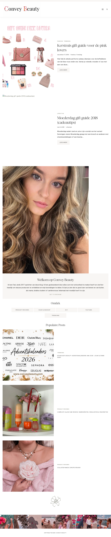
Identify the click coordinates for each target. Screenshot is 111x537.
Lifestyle (60, 113)
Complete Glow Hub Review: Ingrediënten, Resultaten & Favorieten (82, 412)
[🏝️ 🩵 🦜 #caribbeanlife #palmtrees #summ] (21, 522)
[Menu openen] (103, 9)
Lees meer (65, 70)
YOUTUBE (88, 310)
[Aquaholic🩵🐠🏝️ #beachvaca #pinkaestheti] (35, 522)
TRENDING (55, 315)
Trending (67, 41)
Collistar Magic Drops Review (68, 467)
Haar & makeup (44, 310)
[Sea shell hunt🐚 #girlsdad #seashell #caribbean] (49, 522)
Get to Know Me (55, 294)
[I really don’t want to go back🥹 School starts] (7, 522)
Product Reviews (22, 310)
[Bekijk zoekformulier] (107, 9)
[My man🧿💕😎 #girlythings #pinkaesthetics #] (90, 522)
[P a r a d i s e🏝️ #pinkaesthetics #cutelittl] (104, 522)
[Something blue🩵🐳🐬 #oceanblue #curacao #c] (76, 522)
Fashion (60, 41)
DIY (66, 310)
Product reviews (63, 409)
